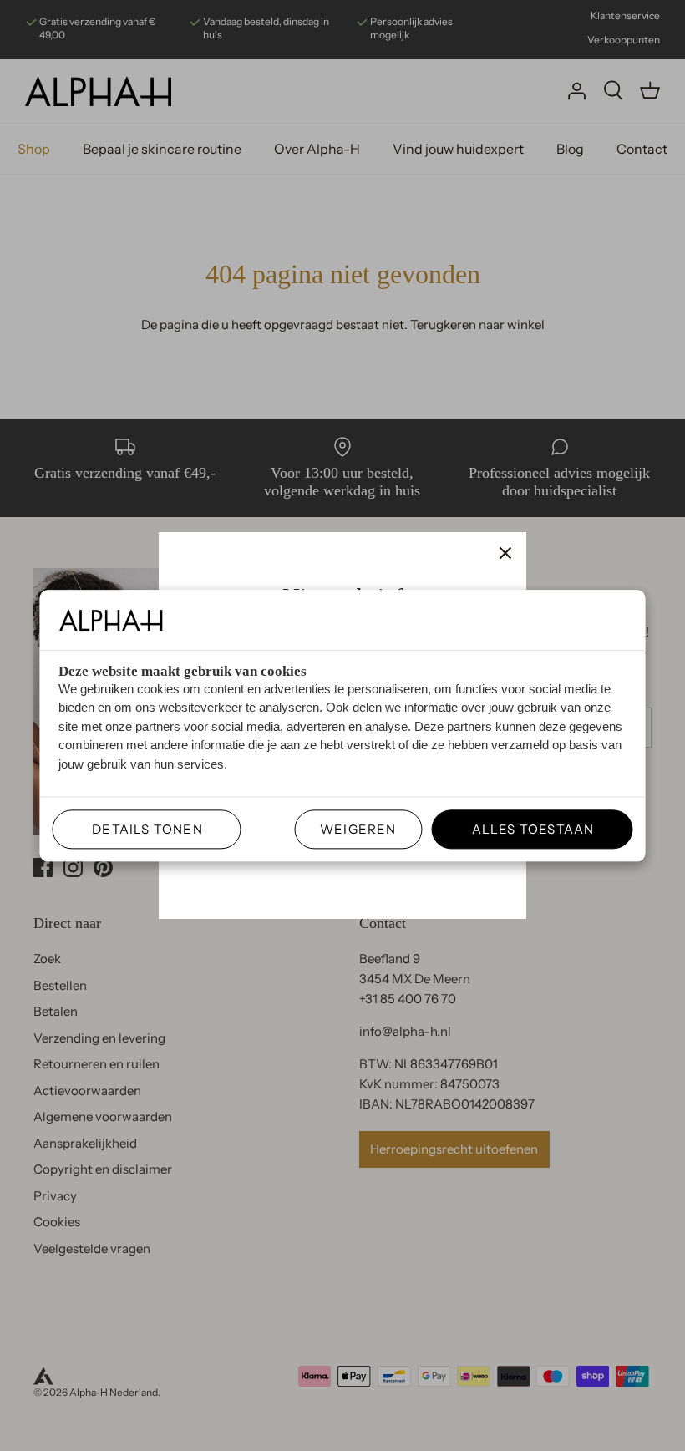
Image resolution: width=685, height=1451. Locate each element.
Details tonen (141, 829)
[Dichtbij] (505, 553)
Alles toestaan (526, 829)
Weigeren (358, 829)
